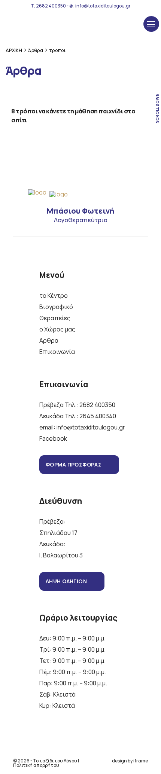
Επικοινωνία (57, 352)
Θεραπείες (54, 318)
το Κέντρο (53, 295)
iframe (140, 761)
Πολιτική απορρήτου (36, 765)
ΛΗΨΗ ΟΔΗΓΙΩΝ (66, 581)
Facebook (53, 438)
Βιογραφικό (56, 307)
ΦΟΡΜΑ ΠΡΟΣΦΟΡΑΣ (73, 464)
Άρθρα (48, 340)
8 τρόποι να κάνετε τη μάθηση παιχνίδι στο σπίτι (73, 115)
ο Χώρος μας (57, 329)
